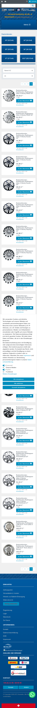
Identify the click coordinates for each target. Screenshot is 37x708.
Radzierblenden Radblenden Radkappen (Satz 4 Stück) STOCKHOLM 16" (24, 477)
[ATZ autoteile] (18, 9)
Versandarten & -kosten (11, 593)
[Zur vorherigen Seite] (22, 84)
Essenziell (9, 365)
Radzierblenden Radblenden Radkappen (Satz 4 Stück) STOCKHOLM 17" (24, 500)
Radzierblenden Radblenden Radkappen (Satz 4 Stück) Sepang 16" (24, 298)
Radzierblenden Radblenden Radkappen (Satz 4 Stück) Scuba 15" (24, 182)
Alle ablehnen (18, 383)
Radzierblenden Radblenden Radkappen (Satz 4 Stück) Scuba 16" (24, 205)
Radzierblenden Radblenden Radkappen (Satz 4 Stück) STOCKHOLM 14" (24, 431)
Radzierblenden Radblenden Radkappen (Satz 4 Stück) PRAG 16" (24, 113)
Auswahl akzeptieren (18, 387)
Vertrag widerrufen (11, 604)
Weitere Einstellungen (10, 374)
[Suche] (32, 5)
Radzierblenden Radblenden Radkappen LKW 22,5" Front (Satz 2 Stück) (24, 524)
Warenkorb (6, 617)
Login (5, 613)
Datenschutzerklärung (10, 632)
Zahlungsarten (8, 590)
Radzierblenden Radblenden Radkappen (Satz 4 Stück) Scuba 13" (24, 136)
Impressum (7, 639)
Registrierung (7, 610)
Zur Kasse (6, 620)
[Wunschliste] (26, 1)
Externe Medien (11, 367)
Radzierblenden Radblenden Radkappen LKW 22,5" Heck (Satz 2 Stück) (24, 547)
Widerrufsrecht (8, 600)
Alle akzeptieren (18, 379)
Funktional (9, 372)
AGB (4, 636)
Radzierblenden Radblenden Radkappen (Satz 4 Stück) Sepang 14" (24, 252)
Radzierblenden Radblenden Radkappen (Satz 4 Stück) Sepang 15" (24, 275)
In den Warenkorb (24, 101)
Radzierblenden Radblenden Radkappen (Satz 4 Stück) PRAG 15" (24, 92)
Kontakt (5, 629)
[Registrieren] (5, 1)
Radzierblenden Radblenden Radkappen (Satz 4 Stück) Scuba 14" (24, 159)
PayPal (8, 369)
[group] (9, 527)
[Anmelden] (2, 1)
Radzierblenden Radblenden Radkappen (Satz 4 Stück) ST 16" (24, 408)
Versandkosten (20, 105)
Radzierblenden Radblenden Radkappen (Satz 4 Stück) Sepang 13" (24, 229)
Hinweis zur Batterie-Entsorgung (14, 596)
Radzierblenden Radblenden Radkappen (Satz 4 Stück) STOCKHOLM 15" (24, 454)
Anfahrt (26, 687)
